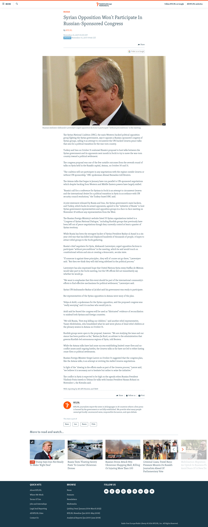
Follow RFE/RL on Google (174, 4)
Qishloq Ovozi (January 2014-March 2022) (84, 509)
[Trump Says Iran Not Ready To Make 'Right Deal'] (47, 449)
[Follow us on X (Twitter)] (129, 491)
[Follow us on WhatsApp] (146, 491)
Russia (66, 12)
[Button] (141, 44)
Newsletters (72, 499)
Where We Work (36, 495)
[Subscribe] (152, 491)
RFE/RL (69, 30)
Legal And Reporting (38, 509)
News (69, 490)
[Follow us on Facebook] (135, 491)
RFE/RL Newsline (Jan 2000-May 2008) (83, 513)
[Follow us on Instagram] (117, 491)
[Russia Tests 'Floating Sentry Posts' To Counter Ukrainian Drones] (85, 449)
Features (70, 495)
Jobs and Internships (38, 504)
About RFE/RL (36, 490)
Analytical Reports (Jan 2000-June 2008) (84, 518)
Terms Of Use (35, 499)
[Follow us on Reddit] (112, 491)
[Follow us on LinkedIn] (140, 491)
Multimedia (72, 504)
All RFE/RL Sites (36, 513)
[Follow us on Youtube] (106, 491)
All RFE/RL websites (195, 4)
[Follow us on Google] (123, 491)
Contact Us (34, 518)
